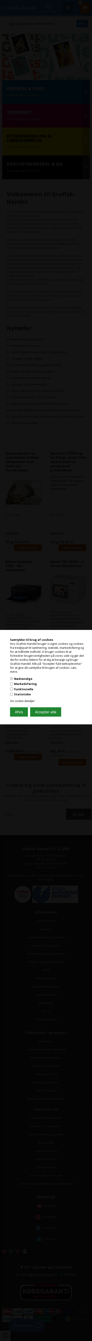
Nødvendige (23, 678)
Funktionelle (23, 689)
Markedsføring (25, 684)
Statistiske (22, 694)
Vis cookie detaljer (22, 701)
